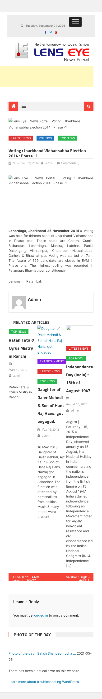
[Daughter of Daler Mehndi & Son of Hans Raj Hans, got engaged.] (51, 340)
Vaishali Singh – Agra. (78, 578)
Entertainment (52, 361)
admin (49, 163)
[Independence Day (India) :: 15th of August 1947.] (79, 334)
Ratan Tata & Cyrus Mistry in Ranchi (21, 348)
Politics (45, 138)
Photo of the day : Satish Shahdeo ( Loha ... (42, 653)
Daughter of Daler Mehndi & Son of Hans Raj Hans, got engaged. (51, 405)
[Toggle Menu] (75, 22)
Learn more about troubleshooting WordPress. (44, 682)
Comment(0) (70, 163)
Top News (67, 138)
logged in (40, 615)
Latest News (21, 138)
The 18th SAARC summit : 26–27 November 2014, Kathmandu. (26, 578)
